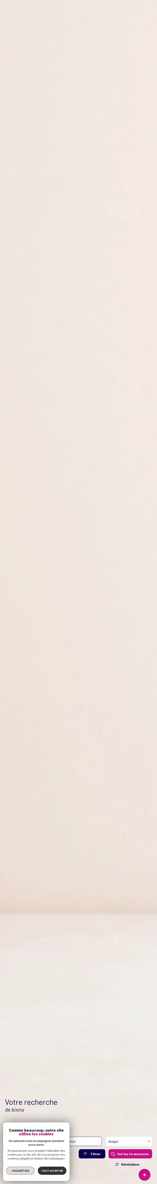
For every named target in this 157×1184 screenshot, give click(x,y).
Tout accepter (52, 1171)
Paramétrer (20, 1171)
